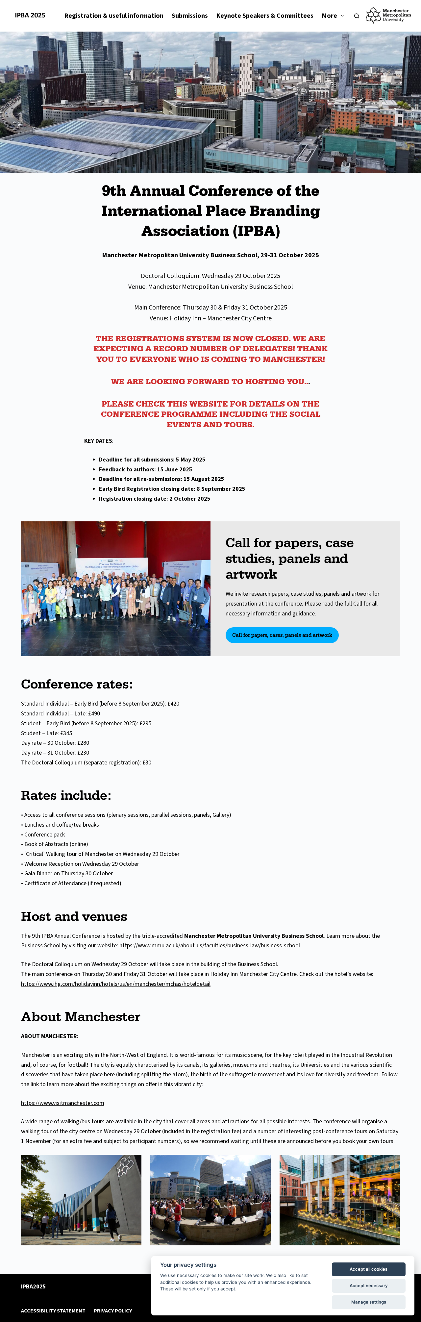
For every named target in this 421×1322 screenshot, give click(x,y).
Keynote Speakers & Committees (264, 15)
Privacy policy (113, 1311)
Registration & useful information (113, 15)
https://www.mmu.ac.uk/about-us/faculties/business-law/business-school (209, 945)
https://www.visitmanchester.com (62, 1103)
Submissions (190, 15)
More (329, 15)
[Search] (356, 15)
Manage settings (368, 1302)
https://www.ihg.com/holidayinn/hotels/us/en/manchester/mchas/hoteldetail (115, 984)
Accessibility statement (53, 1311)
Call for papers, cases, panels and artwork (282, 635)
